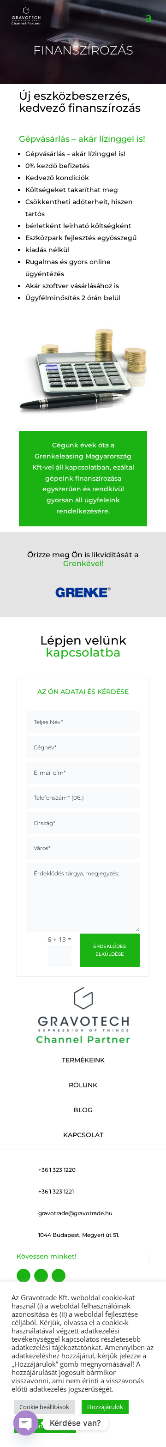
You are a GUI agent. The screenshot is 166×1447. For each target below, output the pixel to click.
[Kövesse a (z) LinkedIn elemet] (58, 1276)
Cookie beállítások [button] (44, 1407)
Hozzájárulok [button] (105, 1407)
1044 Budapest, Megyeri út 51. (78, 1234)
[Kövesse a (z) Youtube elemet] (41, 1276)
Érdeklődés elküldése (109, 950)
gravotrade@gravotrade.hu (75, 1213)
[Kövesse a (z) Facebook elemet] (23, 1276)
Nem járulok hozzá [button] (45, 1426)
